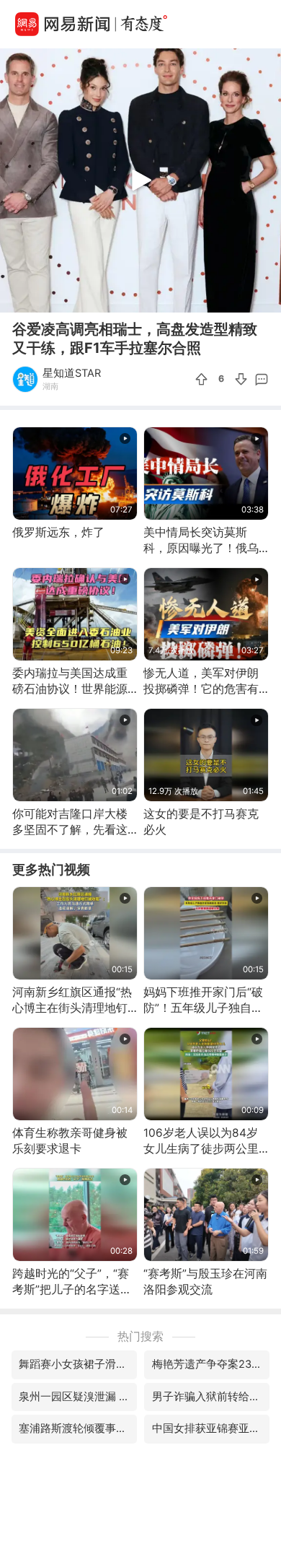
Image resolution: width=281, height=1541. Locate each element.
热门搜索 (140, 1336)
